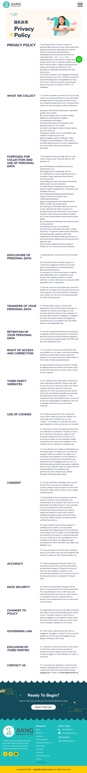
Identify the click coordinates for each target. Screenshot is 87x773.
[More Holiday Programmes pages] (52, 742)
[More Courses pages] (43, 736)
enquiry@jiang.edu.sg (68, 672)
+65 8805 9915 (67, 729)
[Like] (79, 59)
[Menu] (80, 5)
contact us (44, 672)
